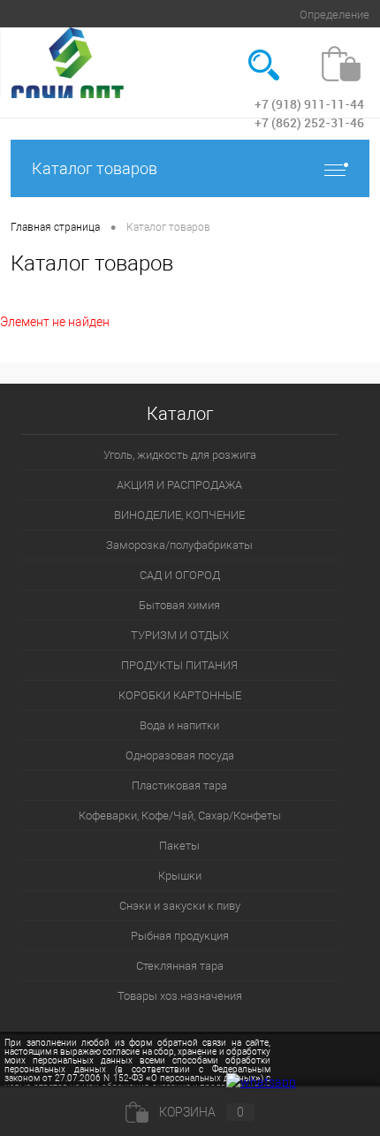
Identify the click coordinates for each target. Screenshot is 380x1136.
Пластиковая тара (179, 785)
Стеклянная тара (180, 965)
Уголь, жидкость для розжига (179, 454)
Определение (334, 14)
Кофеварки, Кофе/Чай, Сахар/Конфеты (180, 815)
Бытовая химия (179, 605)
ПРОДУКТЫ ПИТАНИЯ (179, 665)
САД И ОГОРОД (180, 575)
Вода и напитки (179, 725)
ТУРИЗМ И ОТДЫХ (180, 635)
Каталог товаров (94, 168)
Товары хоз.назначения (180, 996)
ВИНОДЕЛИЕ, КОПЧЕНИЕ (179, 515)
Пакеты (179, 845)
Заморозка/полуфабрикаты (179, 545)
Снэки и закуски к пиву (179, 905)
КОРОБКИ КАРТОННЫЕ (179, 695)
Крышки (179, 875)
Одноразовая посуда (179, 755)
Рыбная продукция (180, 935)
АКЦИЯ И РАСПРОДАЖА (179, 485)
